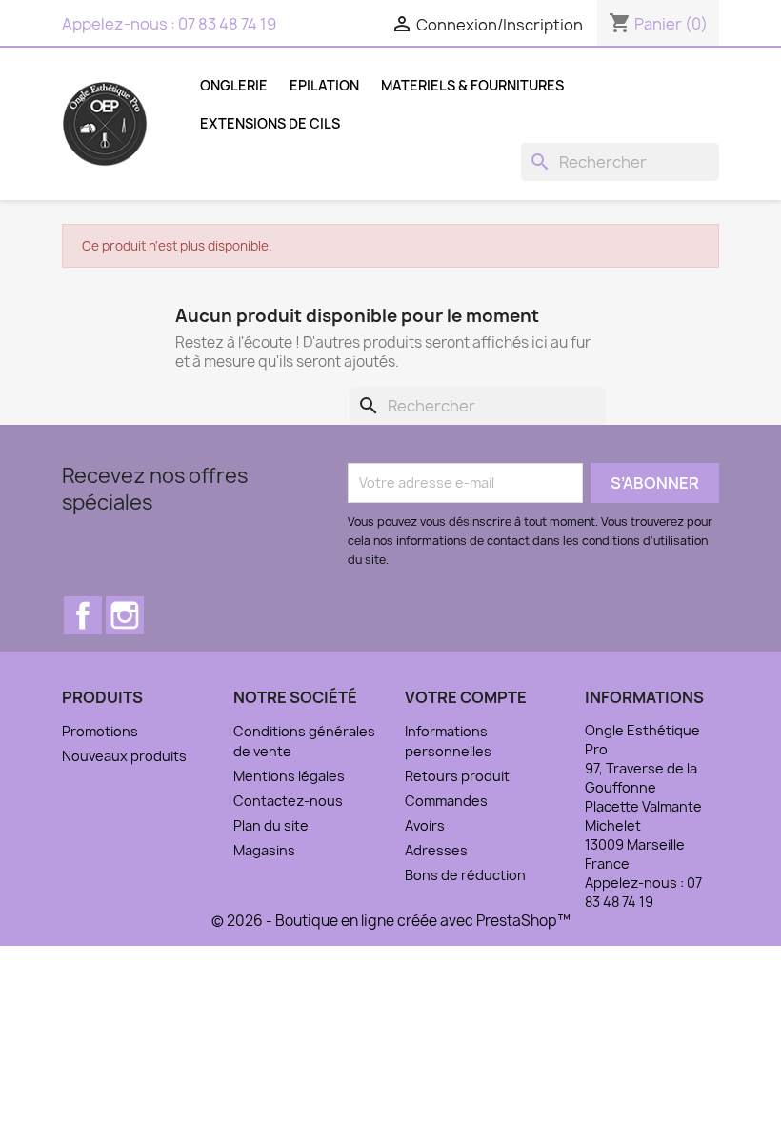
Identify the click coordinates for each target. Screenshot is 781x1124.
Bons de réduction (465, 875)
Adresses (436, 850)
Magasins (264, 850)
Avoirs (425, 825)
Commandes (446, 801)
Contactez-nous (288, 801)
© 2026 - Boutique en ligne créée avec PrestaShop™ (391, 921)
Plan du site (271, 825)
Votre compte (466, 697)
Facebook (83, 615)
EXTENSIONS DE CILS (270, 123)
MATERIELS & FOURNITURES (472, 85)
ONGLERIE (234, 85)
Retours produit (457, 776)
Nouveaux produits (124, 756)
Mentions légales (289, 776)
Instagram (125, 615)
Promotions (100, 731)
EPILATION (324, 85)
